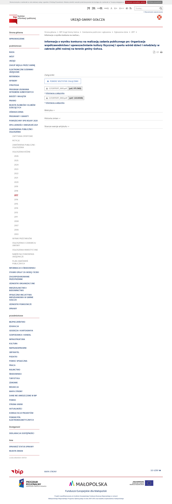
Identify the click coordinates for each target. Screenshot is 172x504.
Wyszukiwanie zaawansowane (153, 12)
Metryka (48, 110)
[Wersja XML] (158, 52)
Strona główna (50, 32)
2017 (133, 32)
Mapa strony (50, 471)
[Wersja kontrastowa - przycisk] (127, 9)
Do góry (155, 470)
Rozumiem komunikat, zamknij (135, 2)
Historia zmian (51, 118)
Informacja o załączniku (54, 93)
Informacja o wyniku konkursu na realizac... (62, 35)
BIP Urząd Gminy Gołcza (69, 32)
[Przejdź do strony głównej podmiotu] (22, 19)
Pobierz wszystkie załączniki (61, 82)
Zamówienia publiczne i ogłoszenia (96, 32)
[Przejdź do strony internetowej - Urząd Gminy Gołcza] (159, 17)
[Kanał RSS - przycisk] (130, 9)
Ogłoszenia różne (121, 32)
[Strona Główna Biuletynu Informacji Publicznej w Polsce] (17, 471)
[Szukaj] (161, 8)
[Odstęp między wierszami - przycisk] (93, 9)
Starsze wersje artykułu (55, 126)
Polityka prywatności (155, 2)
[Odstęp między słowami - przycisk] (100, 9)
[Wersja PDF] (154, 52)
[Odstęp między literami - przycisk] (88, 9)
